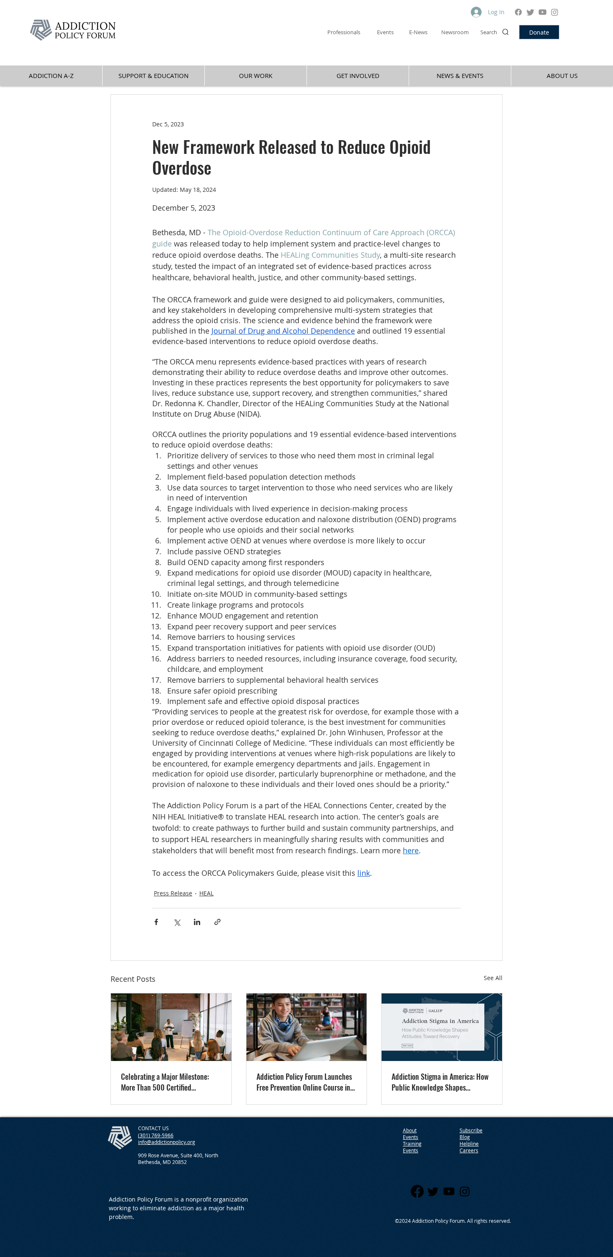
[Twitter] (530, 12)
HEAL (206, 893)
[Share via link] (217, 922)
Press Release (173, 893)
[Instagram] (554, 12)
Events (410, 1150)
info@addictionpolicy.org (166, 1142)
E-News (418, 32)
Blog (465, 1137)
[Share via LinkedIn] (197, 922)
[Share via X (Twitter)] (177, 922)
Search (488, 32)
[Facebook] (518, 12)
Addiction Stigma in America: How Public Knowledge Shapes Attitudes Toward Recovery (440, 1082)
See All (493, 978)
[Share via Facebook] (156, 922)
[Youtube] (542, 12)
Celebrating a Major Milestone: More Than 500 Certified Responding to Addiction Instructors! (165, 1082)
